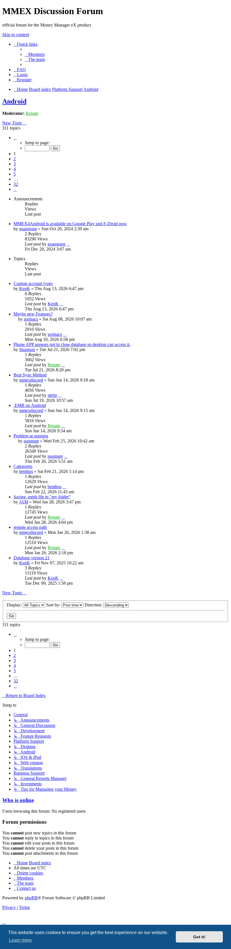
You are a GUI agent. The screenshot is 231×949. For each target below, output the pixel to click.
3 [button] (15, 163)
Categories (23, 466)
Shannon (27, 349)
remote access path (30, 527)
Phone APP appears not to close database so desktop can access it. (72, 344)
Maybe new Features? (33, 314)
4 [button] (15, 168)
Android (14, 101)
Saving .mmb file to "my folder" (42, 496)
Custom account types (33, 283)
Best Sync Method (30, 374)
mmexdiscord (31, 380)
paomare (31, 441)
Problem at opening (31, 435)
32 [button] (16, 184)
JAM (23, 501)
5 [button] (15, 174)
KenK (24, 288)
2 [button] (15, 158)
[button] (15, 137)
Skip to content (15, 34)
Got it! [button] (199, 937)
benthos (26, 471)
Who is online (18, 800)
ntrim (52, 395)
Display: (15, 604)
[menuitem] (35, 54)
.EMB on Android (30, 405)
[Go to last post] (68, 244)
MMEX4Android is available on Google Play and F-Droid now (70, 223)
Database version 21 (32, 557)
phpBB (31, 897)
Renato (32, 113)
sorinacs (31, 319)
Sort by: (53, 604)
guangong (28, 228)
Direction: (94, 604)
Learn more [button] (20, 940)
